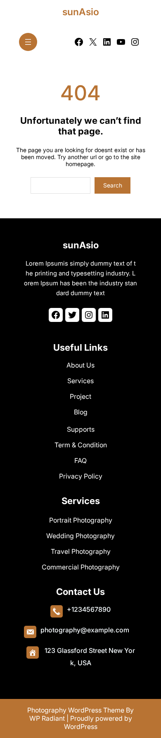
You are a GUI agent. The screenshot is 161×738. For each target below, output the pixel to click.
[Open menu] (28, 42)
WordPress (80, 726)
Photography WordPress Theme (75, 710)
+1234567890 (89, 609)
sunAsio (80, 12)
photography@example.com (84, 630)
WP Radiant (47, 718)
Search (112, 185)
